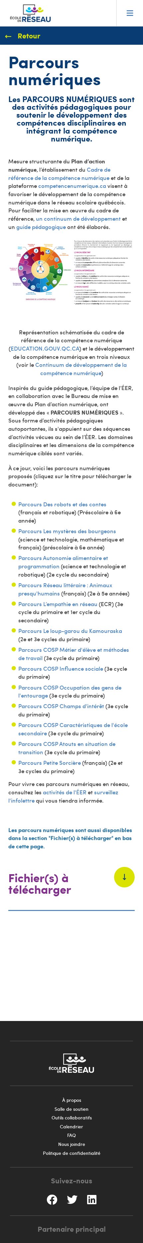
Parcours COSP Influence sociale (60, 668)
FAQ (71, 1135)
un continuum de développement (78, 218)
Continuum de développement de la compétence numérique (81, 369)
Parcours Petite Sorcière (49, 762)
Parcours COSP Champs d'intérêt (61, 706)
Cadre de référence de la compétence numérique (59, 173)
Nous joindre (71, 1144)
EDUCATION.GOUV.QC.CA (45, 348)
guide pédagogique (41, 227)
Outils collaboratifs (72, 1117)
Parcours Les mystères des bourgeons (67, 531)
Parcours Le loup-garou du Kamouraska (70, 631)
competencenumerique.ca (72, 186)
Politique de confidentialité (71, 1153)
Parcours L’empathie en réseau (57, 604)
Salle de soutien (71, 1109)
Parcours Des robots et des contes (62, 504)
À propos (71, 1100)
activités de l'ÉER (64, 792)
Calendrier (71, 1126)
